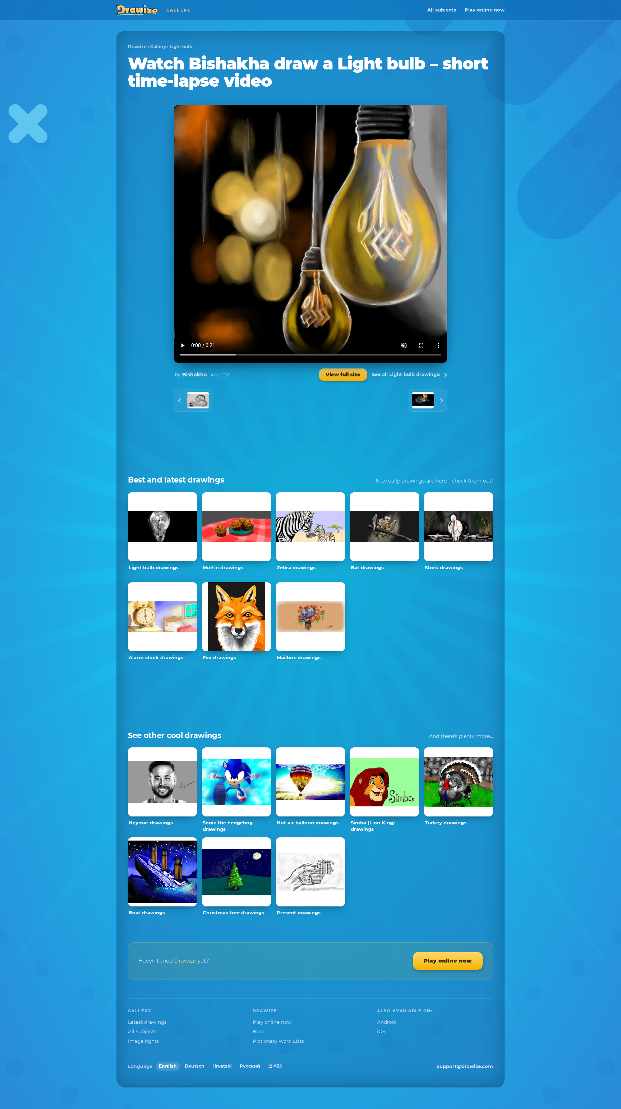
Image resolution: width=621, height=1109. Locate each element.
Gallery (158, 46)
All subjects (441, 10)
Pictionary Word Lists (278, 1041)
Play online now (485, 10)
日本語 (275, 1066)
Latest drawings (147, 1022)
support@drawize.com (465, 1066)
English (168, 1066)
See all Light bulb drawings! (406, 374)
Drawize (137, 46)
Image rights (143, 1041)
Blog (258, 1031)
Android (386, 1022)
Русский (250, 1066)
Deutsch (194, 1066)
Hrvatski (222, 1066)
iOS (381, 1031)
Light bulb (181, 46)
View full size (343, 374)
